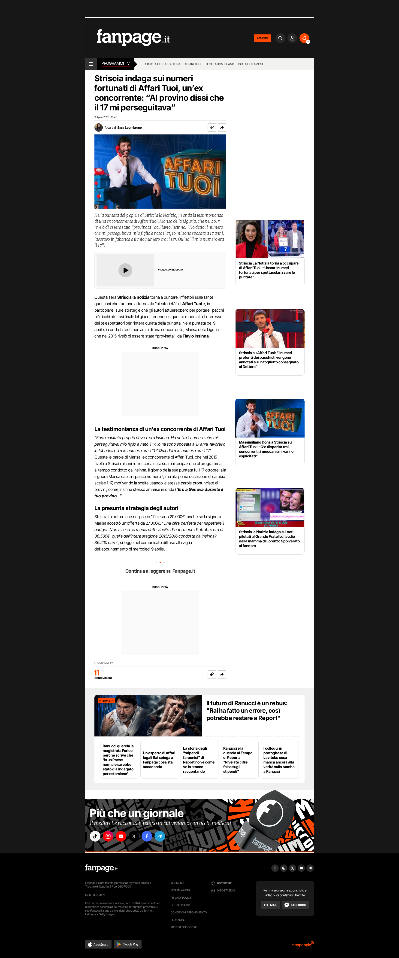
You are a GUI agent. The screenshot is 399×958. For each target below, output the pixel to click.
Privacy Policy (181, 897)
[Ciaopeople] (303, 946)
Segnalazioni (180, 890)
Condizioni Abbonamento (189, 912)
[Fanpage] (101, 868)
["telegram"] (159, 836)
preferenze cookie (184, 927)
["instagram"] (108, 836)
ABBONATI (262, 38)
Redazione (178, 920)
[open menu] (91, 64)
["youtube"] (121, 836)
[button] (222, 127)
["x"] (134, 836)
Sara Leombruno (129, 127)
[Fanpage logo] (127, 38)
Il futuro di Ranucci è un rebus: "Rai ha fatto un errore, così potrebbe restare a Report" (247, 710)
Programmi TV (103, 663)
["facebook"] (147, 836)
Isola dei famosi (250, 64)
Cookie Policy (180, 905)
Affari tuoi (192, 64)
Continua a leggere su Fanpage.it (160, 571)
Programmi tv (116, 63)
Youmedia (177, 883)
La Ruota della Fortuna (161, 64)
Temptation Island (219, 64)
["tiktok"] (95, 836)
